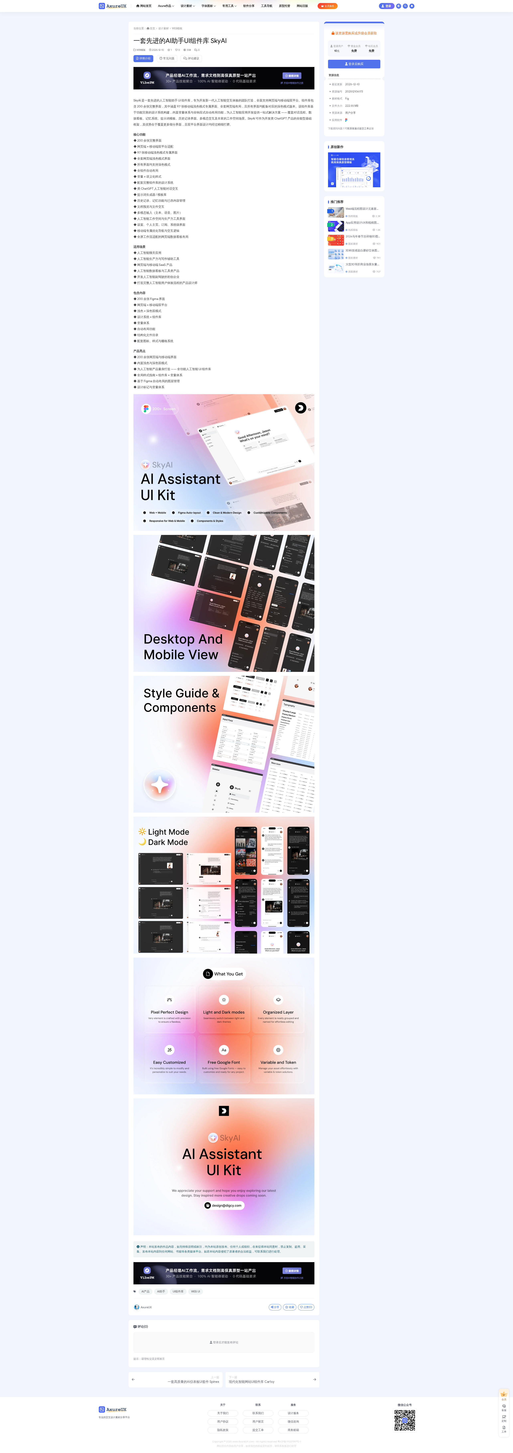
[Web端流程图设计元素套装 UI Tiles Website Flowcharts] (336, 212)
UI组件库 (178, 1291)
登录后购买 (356, 64)
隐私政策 (222, 1430)
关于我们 (222, 1413)
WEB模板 (177, 28)
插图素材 (353, 271)
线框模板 (353, 216)
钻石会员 (373, 46)
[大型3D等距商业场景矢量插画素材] (336, 268)
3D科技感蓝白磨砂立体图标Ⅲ (364, 250)
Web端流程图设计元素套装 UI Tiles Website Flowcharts (380, 209)
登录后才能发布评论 (225, 1342)
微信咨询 (293, 1421)
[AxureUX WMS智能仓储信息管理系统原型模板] (354, 169)
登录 (388, 6)
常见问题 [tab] (168, 58)
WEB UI (195, 1291)
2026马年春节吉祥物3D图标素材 (366, 236)
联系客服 (352, 128)
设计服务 (293, 1413)
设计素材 (163, 28)
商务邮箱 (293, 1430)
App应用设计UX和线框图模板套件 (367, 222)
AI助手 (161, 1291)
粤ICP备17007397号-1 (289, 1441)
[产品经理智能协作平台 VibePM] (223, 79)
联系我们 (258, 1413)
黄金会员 (356, 46)
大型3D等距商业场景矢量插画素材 (367, 264)
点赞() (308, 1307)
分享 (276, 1307)
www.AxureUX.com (243, 1441)
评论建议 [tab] (193, 58)
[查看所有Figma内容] (347, 120)
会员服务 (329, 5)
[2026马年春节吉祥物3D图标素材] (336, 240)
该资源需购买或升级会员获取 (356, 33)
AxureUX (146, 1307)
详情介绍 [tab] (144, 58)
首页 (152, 28)
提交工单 (364, 128)
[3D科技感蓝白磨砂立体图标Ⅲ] (336, 254)
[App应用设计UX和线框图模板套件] (336, 226)
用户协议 (222, 1421)
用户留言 (258, 1421)
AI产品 (145, 1291)
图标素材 (353, 243)
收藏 (291, 1307)
